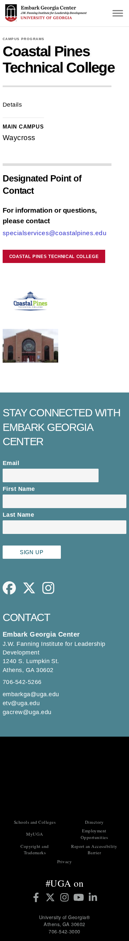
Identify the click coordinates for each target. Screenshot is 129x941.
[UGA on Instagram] (66, 897)
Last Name (18, 514)
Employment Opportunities (94, 834)
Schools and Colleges (35, 822)
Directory (94, 822)
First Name (19, 489)
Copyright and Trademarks (35, 849)
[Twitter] (32, 592)
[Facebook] (12, 592)
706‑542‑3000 (64, 931)
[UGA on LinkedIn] (93, 897)
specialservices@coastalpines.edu (55, 233)
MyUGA (34, 834)
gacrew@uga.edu (27, 712)
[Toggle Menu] (117, 13)
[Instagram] (51, 592)
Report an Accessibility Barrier (94, 849)
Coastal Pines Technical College (54, 256)
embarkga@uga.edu (31, 694)
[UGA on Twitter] (51, 897)
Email (11, 463)
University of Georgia (64, 777)
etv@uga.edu (21, 703)
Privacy (64, 861)
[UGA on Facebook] (37, 897)
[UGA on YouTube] (80, 897)
